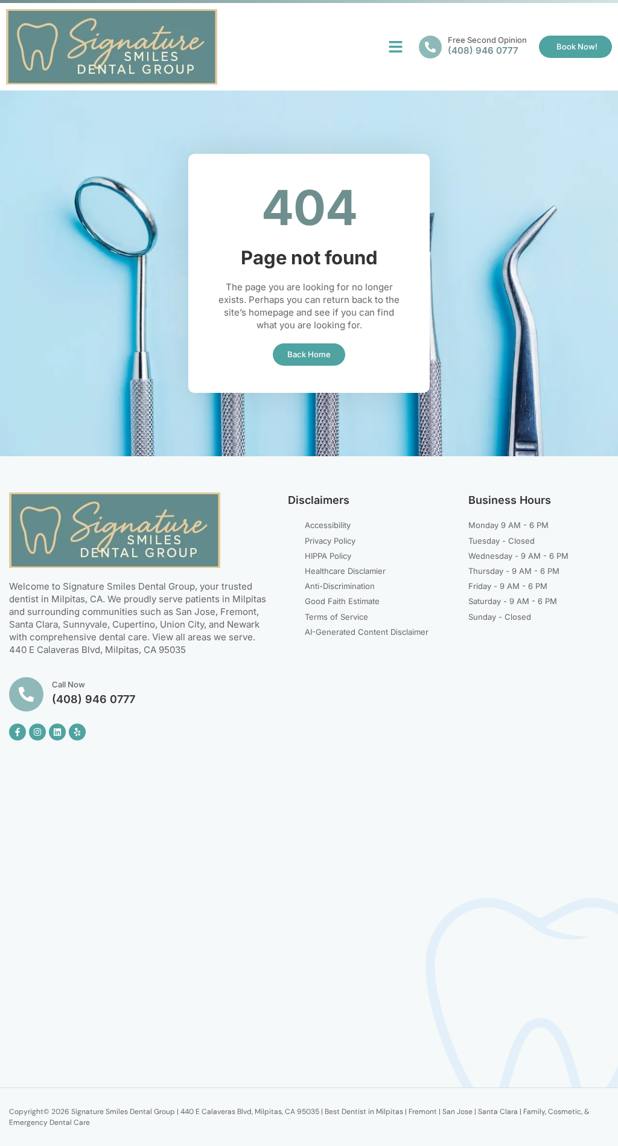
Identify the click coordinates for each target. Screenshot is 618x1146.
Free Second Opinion (487, 40)
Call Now (68, 684)
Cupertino (133, 624)
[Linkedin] (57, 732)
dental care (123, 637)
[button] (395, 47)
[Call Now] (26, 694)
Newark (243, 624)
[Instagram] (37, 732)
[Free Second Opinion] (430, 47)
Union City (182, 624)
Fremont (238, 611)
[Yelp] (77, 732)
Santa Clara (33, 624)
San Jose (195, 611)
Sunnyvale (85, 624)
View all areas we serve (202, 637)
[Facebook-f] (17, 732)
